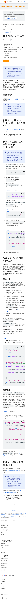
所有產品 (3, 588)
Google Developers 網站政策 (8, 516)
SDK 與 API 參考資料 (5, 530)
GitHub (2, 537)
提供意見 (7, 32)
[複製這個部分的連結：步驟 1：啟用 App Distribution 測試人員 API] (7, 126)
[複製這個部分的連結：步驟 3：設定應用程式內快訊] (13, 261)
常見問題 (3, 570)
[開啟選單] (2, 1)
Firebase (5, 24)
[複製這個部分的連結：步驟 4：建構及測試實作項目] (13, 465)
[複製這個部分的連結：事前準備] (13, 95)
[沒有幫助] (14, 29)
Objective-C (9, 311)
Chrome (3, 581)
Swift (18, 309)
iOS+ (7, 61)
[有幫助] (12, 29)
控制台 (12, 130)
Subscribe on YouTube (6, 550)
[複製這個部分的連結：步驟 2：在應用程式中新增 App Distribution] (16, 147)
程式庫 (2, 534)
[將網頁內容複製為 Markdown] (12, 39)
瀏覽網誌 (3, 543)
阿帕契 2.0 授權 (15, 514)
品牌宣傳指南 (4, 567)
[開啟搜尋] (19, 2)
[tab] (8, 190)
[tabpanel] (15, 195)
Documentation (6, 6)
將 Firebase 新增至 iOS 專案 (16, 99)
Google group (4, 563)
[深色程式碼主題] (24, 171)
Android (14, 61)
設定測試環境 (11, 486)
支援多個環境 (11, 113)
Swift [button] (8, 190)
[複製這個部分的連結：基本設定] (11, 279)
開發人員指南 (4, 527)
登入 (25, 1)
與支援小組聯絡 (4, 558)
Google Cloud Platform (6, 586)
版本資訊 (3, 565)
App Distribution (19, 6)
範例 (2, 532)
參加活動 (3, 552)
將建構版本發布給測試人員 (13, 470)
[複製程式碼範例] (24, 193)
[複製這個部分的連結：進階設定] (11, 390)
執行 (6, 26)
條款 (2, 594)
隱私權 (6, 594)
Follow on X (3, 547)
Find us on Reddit (5, 545)
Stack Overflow (4, 560)
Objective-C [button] (15, 190)
